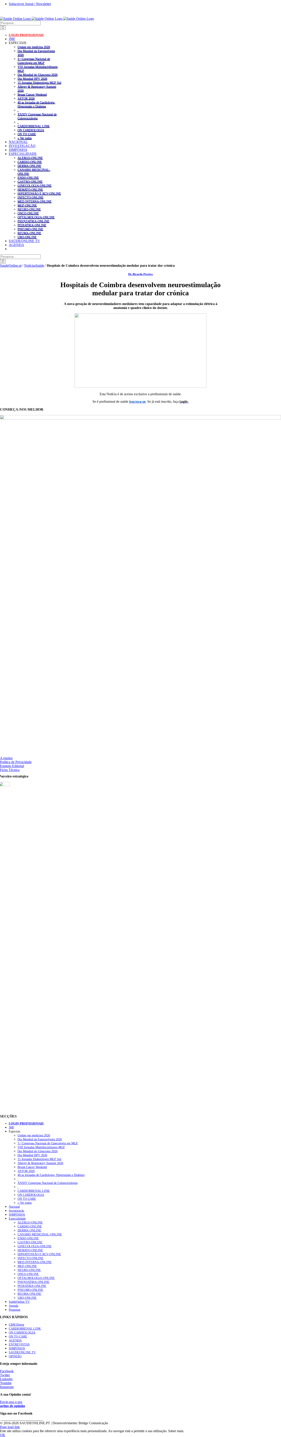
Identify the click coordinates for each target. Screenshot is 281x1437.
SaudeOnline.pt (11, 265)
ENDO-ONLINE (28, 177)
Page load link (10, 1427)
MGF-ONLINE (27, 205)
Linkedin (6, 1379)
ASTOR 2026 (26, 98)
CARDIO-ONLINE (30, 162)
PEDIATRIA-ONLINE (32, 225)
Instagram (7, 1387)
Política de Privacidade (16, 762)
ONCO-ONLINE (28, 213)
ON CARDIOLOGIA (31, 130)
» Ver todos (25, 138)
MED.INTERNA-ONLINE (35, 201)
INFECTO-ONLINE (30, 197)
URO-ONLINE (27, 237)
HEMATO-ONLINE (30, 189)
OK (2, 1435)
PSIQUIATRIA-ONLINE (33, 221)
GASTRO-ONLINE (30, 181)
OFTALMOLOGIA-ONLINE (36, 217)
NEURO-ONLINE (29, 209)
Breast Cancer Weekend (32, 94)
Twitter (5, 1375)
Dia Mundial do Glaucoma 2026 (38, 74)
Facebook (7, 1371)
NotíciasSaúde (34, 265)
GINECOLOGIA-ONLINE (35, 185)
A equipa (6, 758)
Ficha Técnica (10, 770)
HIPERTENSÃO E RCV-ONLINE (39, 193)
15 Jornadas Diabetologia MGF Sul (39, 82)
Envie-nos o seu (12, 1404)
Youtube (6, 1383)
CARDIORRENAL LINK (34, 126)
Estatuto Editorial (12, 766)
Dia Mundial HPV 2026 (32, 78)
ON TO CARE (27, 134)
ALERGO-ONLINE (30, 158)
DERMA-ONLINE (29, 165)
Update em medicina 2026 (34, 47)
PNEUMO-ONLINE (30, 229)
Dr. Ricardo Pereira (140, 274)
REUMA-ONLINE (29, 233)
